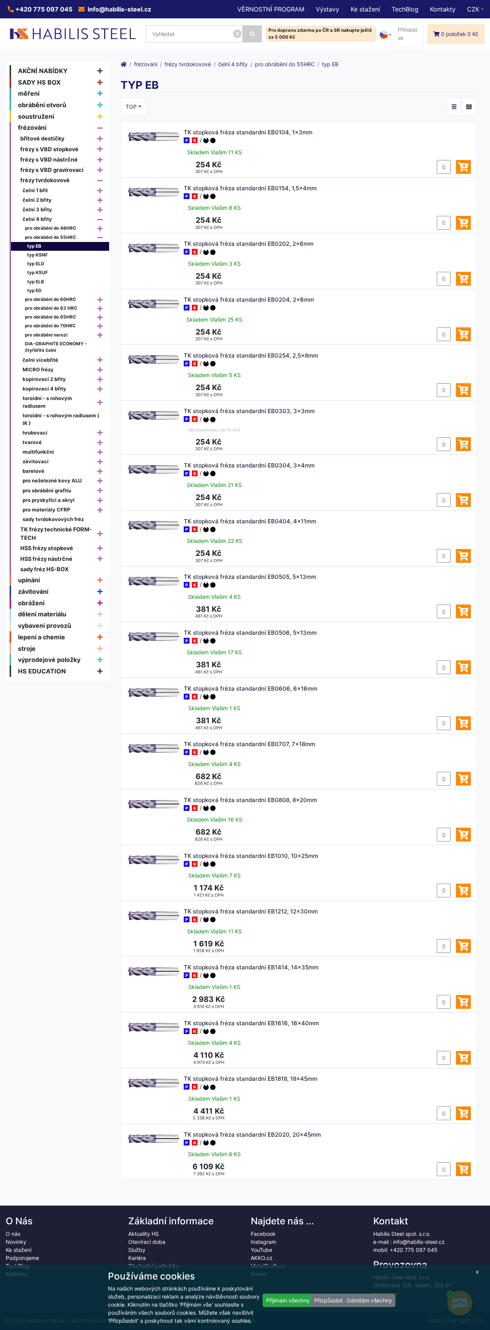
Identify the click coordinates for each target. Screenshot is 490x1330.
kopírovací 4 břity (44, 389)
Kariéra (137, 1258)
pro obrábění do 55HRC (50, 237)
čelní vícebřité (40, 360)
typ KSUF (37, 272)
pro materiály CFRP (46, 510)
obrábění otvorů (42, 105)
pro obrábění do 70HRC (50, 325)
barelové (33, 471)
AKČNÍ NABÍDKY (43, 71)
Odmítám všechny (369, 1300)
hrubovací (35, 433)
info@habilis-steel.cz (118, 9)
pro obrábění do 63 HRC (51, 308)
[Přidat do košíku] (463, 167)
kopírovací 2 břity (44, 379)
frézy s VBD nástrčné (49, 159)
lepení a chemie (41, 637)
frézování (32, 127)
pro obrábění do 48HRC (50, 228)
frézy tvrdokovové (45, 180)
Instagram (263, 1242)
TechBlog (405, 9)
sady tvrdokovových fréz (53, 519)
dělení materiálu (42, 614)
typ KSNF (37, 255)
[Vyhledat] (252, 33)
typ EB (34, 246)
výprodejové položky (49, 659)
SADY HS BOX (39, 82)
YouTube (261, 1250)
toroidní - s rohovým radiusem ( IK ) (61, 419)
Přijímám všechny (288, 1300)
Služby (136, 1250)
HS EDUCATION (42, 671)
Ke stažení (365, 9)
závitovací (36, 461)
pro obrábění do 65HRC (50, 317)
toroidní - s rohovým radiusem (47, 402)
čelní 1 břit (35, 190)
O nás (13, 1233)
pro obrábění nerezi (46, 335)
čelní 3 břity (37, 209)
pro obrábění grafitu (47, 490)
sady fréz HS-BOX (44, 569)
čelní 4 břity (37, 219)
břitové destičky (42, 138)
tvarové (32, 442)
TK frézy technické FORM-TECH (56, 533)
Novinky (16, 1242)
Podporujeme (22, 1258)
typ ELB (35, 281)
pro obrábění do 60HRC (50, 299)
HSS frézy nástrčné (46, 559)
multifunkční (38, 452)
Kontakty (443, 9)
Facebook (263, 1233)
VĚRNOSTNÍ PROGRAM (270, 9)
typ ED (34, 290)
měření (28, 93)
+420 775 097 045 (43, 9)
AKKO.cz (262, 1258)
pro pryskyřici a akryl (49, 500)
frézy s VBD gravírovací (51, 170)
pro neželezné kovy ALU (52, 480)
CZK (473, 9)
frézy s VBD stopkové (49, 149)
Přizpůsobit (328, 1300)
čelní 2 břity (37, 200)
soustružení (36, 116)
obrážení (31, 603)
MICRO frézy (38, 369)
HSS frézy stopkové (46, 548)
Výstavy (327, 9)
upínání (29, 580)
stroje (27, 648)
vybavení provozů (44, 625)
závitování (33, 591)
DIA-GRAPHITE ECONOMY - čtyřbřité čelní (56, 347)
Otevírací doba (146, 1242)
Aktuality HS (143, 1233)
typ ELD (35, 263)
